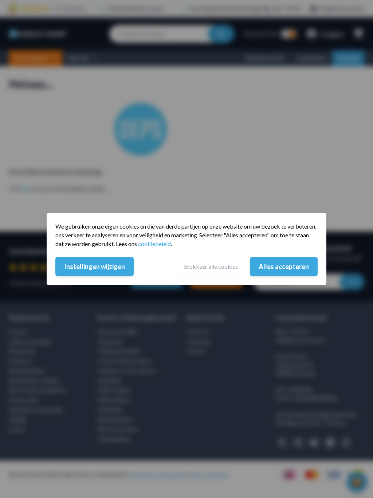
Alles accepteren (284, 266)
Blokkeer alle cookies (211, 266)
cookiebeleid (154, 243)
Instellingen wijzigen (94, 266)
